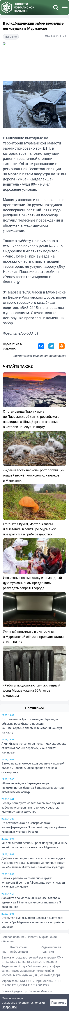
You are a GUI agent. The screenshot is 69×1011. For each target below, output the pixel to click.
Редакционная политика (51, 949)
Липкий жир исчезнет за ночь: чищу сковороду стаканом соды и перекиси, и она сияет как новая (33, 748)
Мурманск (11, 36)
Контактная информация (19, 949)
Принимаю (58, 1003)
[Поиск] (56, 7)
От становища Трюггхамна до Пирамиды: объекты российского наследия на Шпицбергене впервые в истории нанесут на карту (31, 725)
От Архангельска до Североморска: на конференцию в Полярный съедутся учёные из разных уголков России (33, 827)
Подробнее (9, 1007)
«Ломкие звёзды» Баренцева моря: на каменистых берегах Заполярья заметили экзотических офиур (32, 787)
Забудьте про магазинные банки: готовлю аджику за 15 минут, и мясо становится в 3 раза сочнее (31, 902)
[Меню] (65, 7)
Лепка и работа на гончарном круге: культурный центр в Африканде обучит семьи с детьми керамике (33, 882)
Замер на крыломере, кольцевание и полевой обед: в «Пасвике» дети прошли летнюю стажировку (32, 767)
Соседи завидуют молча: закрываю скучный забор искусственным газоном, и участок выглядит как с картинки (32, 807)
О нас (3, 949)
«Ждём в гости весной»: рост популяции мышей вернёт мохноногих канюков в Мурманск (34, 845)
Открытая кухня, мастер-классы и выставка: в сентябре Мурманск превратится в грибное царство (32, 922)
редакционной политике (49, 356)
